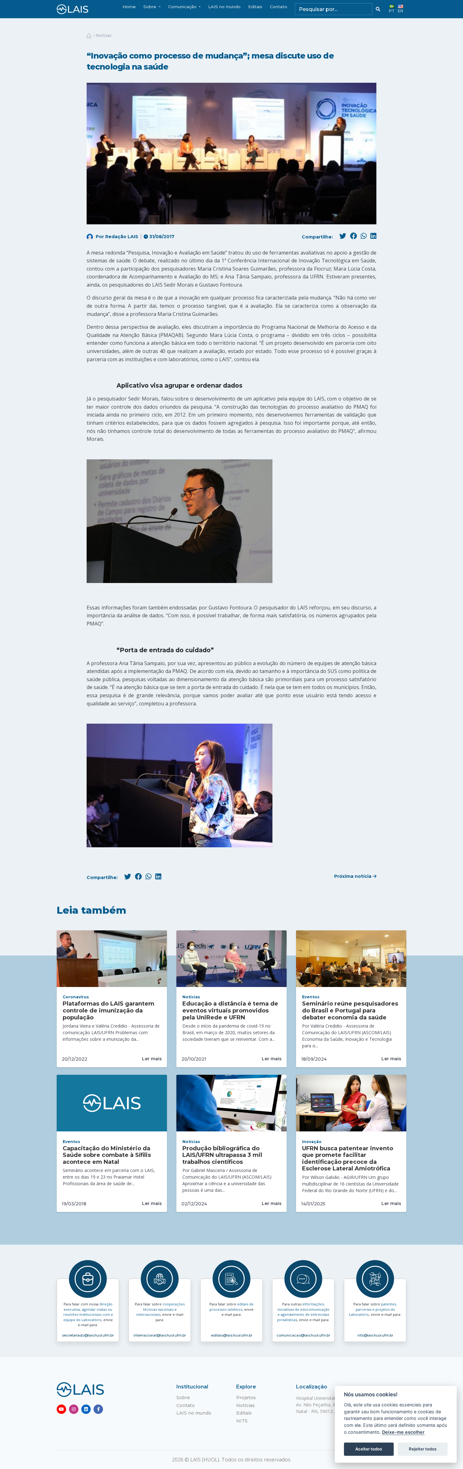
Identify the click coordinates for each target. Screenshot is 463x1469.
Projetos (246, 1397)
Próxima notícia (353, 876)
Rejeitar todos (423, 1448)
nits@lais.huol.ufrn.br (375, 1335)
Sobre (183, 1397)
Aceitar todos (368, 1448)
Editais (255, 6)
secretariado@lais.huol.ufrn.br (88, 1335)
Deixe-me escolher (403, 1432)
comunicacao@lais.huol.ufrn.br (303, 1335)
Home (129, 6)
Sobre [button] (150, 6)
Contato (278, 6)
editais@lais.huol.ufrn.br (231, 1335)
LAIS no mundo (224, 6)
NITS (242, 1421)
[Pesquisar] (378, 9)
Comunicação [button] (183, 6)
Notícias (103, 35)
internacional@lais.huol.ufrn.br (160, 1335)
